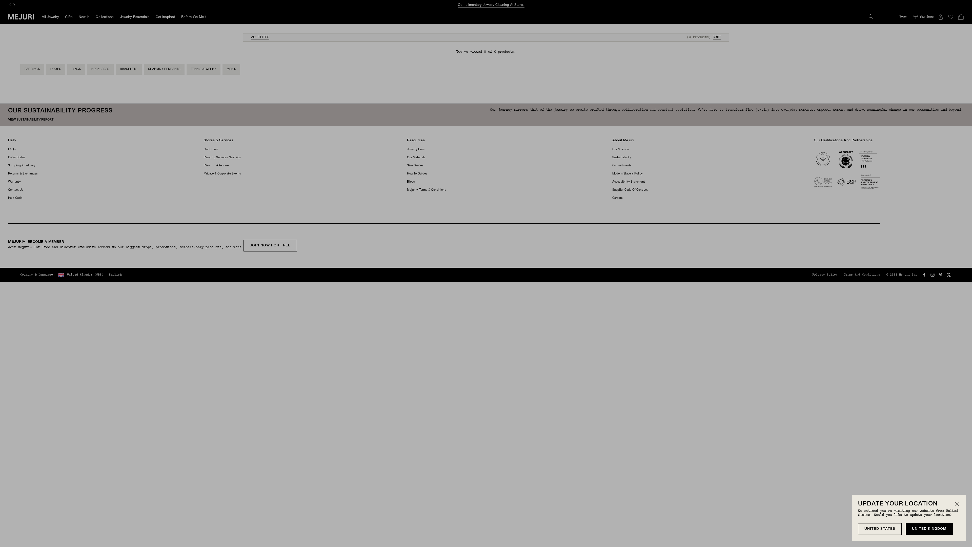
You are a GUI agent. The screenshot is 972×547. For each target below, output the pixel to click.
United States (879, 529)
